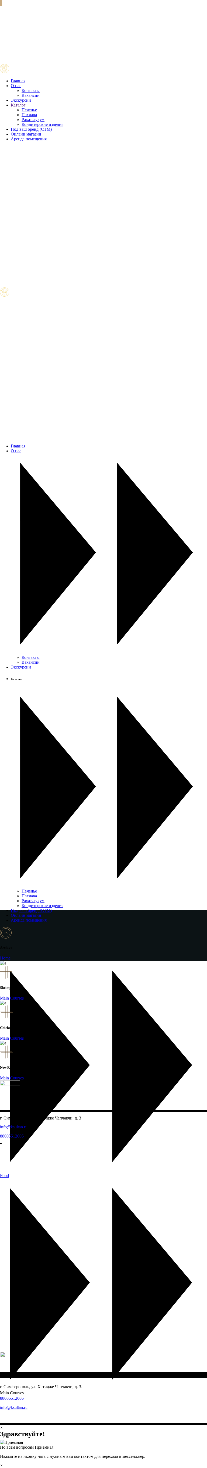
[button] (103, 1445)
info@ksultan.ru (13, 1127)
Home (5, 958)
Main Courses (12, 998)
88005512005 (12, 1136)
